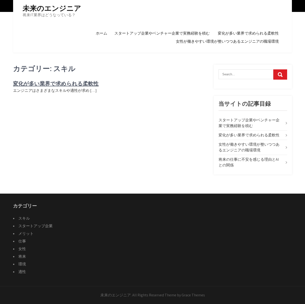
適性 (22, 271)
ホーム (101, 33)
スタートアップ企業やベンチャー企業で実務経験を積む (162, 33)
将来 (22, 256)
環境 (22, 264)
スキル (24, 218)
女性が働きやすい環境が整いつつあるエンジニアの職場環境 (227, 41)
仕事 (22, 241)
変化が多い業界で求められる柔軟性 (248, 33)
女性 (22, 248)
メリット (26, 233)
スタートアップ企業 (35, 225)
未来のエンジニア (52, 8)
